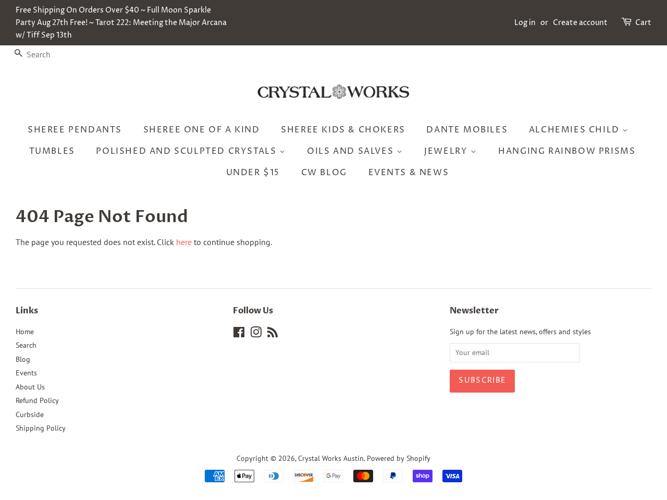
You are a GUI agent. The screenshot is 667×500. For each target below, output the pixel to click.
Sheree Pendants (75, 130)
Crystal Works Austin (331, 458)
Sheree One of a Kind (201, 130)
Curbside (30, 414)
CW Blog (324, 172)
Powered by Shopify (398, 458)
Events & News (408, 172)
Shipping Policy (41, 428)
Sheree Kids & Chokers (343, 130)
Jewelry (447, 151)
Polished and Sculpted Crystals (187, 151)
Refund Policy (37, 400)
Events (26, 372)
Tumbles (52, 151)
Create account (580, 23)
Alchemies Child (576, 130)
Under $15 (253, 172)
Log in (525, 23)
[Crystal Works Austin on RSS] (272, 334)
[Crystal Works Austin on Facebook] (239, 334)
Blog (23, 359)
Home (25, 331)
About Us (30, 387)
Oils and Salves (352, 151)
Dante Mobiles (467, 130)
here (184, 242)
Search (26, 345)
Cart (643, 23)
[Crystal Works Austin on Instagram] (256, 334)
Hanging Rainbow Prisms (566, 151)
